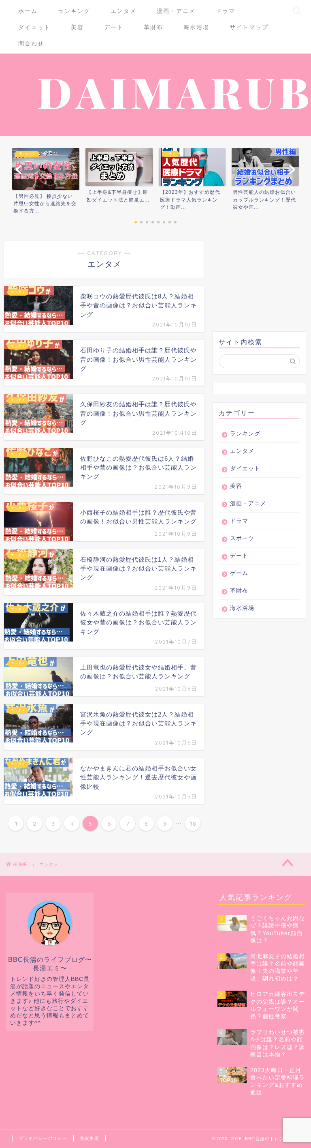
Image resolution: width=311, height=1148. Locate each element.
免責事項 (89, 1138)
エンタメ (123, 11)
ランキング (74, 11)
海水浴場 (196, 27)
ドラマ (225, 11)
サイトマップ (249, 27)
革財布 (153, 27)
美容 (77, 27)
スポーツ (242, 538)
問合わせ (31, 43)
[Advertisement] (262, 281)
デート (114, 27)
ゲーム (239, 573)
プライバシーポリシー (43, 1138)
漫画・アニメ (176, 11)
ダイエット (34, 27)
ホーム (28, 11)
